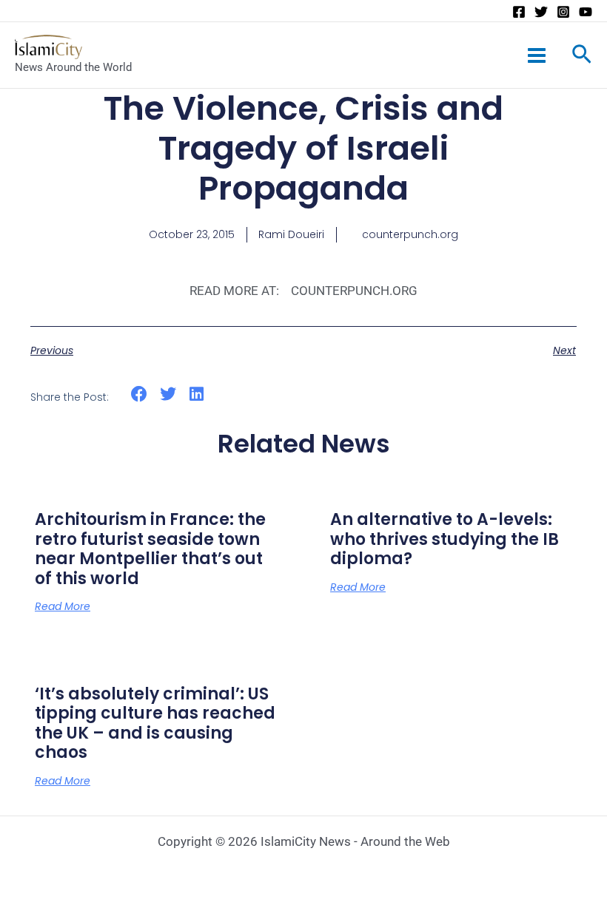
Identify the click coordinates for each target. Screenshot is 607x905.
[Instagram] (563, 11)
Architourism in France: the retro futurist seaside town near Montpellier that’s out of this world (150, 548)
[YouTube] (585, 11)
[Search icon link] (581, 57)
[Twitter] (541, 11)
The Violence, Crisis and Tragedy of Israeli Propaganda (303, 148)
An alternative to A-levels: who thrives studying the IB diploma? (444, 539)
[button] (139, 394)
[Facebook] (519, 11)
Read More (62, 606)
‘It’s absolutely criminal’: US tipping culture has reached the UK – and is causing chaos (155, 723)
